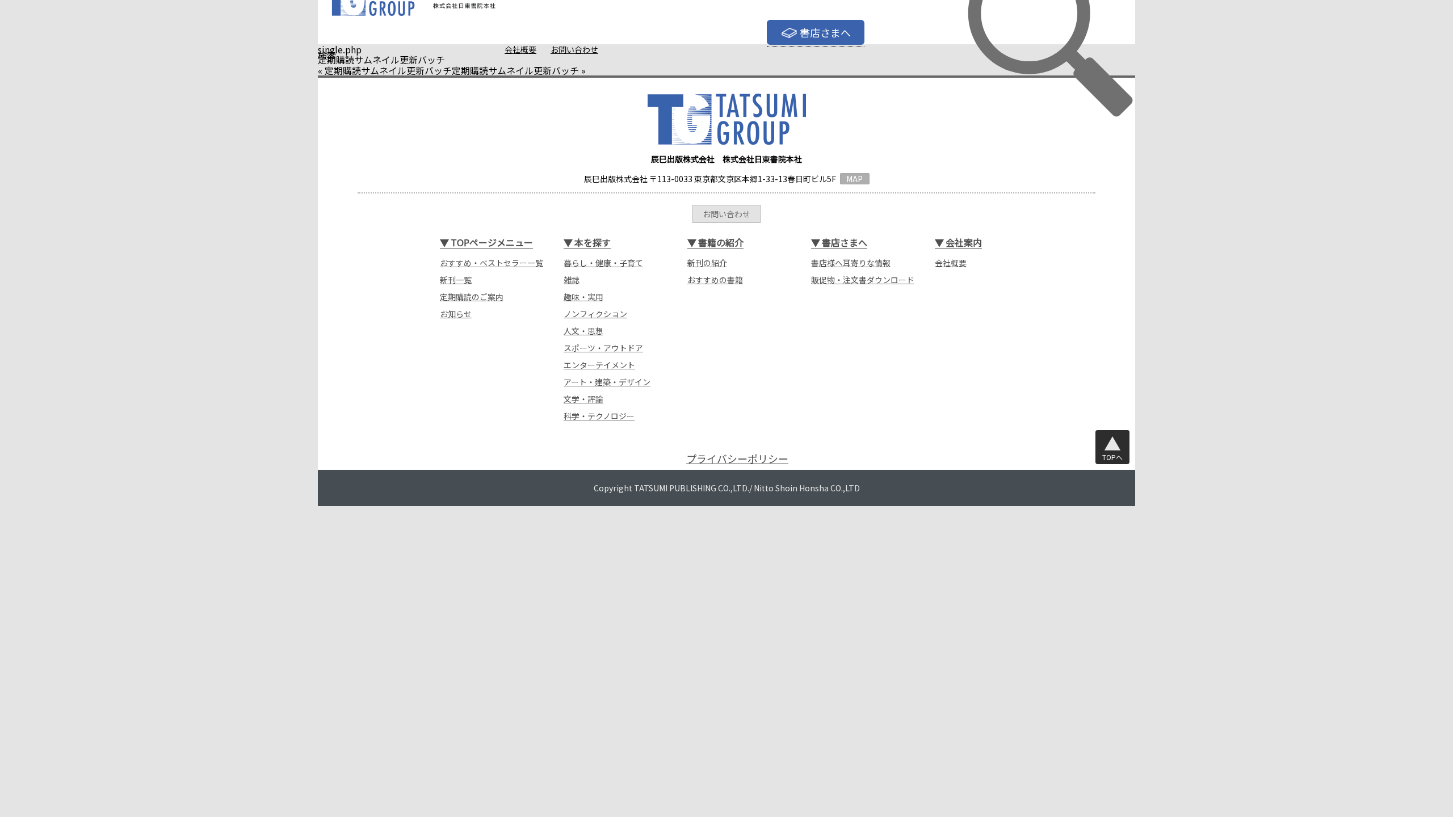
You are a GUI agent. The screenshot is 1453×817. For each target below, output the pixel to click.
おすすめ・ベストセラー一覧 (491, 262)
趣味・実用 (583, 296)
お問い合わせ (574, 49)
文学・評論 (583, 399)
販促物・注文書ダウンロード (862, 279)
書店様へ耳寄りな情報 (851, 262)
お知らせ (456, 313)
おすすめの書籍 (715, 279)
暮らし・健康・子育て (603, 262)
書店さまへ (825, 32)
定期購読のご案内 (471, 296)
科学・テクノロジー (599, 416)
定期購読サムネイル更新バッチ (388, 70)
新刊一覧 (456, 279)
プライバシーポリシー (737, 459)
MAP (854, 178)
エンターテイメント (599, 364)
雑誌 (571, 279)
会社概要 (520, 49)
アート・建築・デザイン (607, 382)
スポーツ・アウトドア (603, 347)
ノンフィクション (595, 313)
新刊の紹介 (707, 262)
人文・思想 (583, 330)
